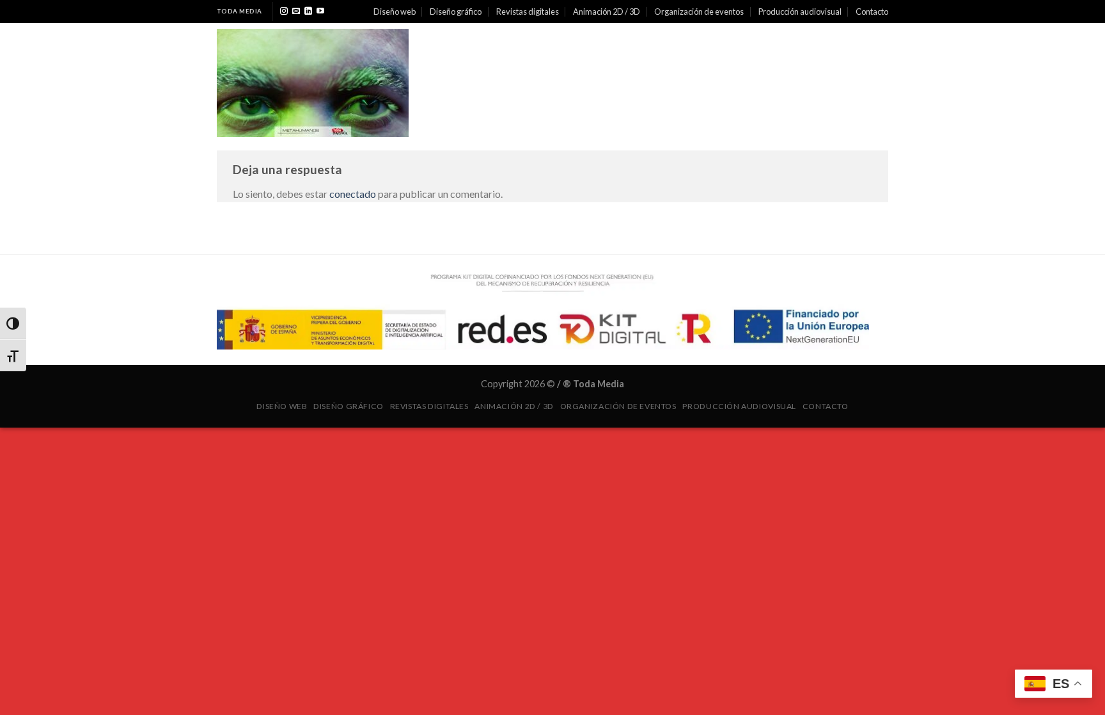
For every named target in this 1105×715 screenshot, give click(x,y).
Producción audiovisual (800, 11)
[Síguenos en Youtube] (320, 11)
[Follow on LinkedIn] (308, 11)
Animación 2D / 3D (606, 11)
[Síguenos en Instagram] (284, 11)
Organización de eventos (699, 11)
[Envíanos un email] (296, 11)
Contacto (872, 11)
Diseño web (394, 11)
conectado (352, 194)
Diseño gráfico (456, 11)
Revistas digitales (527, 11)
